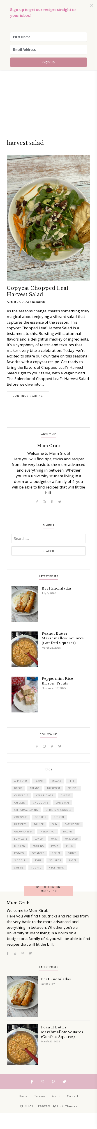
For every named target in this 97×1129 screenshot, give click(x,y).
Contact (72, 1096)
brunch (73, 788)
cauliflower (44, 795)
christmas (62, 802)
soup (38, 860)
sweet (72, 860)
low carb (20, 838)
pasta (54, 846)
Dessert (58, 817)
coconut (20, 817)
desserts (20, 824)
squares (55, 860)
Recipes (40, 1096)
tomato (36, 867)
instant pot (48, 831)
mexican (19, 846)
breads (34, 788)
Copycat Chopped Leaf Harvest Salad (38, 291)
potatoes (38, 853)
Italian (67, 831)
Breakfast (53, 788)
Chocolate (40, 802)
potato (19, 853)
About (56, 1096)
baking (39, 781)
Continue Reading (28, 395)
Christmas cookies (59, 809)
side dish (20, 860)
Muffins (38, 846)
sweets (18, 867)
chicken (19, 802)
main (54, 838)
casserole (21, 795)
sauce (72, 853)
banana (56, 781)
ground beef (23, 831)
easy (54, 824)
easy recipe (72, 824)
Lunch (39, 838)
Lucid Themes (67, 1106)
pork (69, 846)
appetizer (20, 781)
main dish (71, 838)
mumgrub (38, 302)
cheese (65, 795)
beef (71, 781)
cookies (40, 817)
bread (18, 788)
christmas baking (26, 809)
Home (23, 1096)
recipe (56, 853)
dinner (39, 824)
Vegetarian (56, 867)
